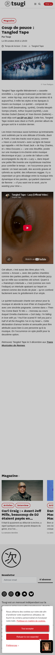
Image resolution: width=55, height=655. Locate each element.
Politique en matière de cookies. (31, 620)
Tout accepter (27, 628)
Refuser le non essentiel (27, 636)
